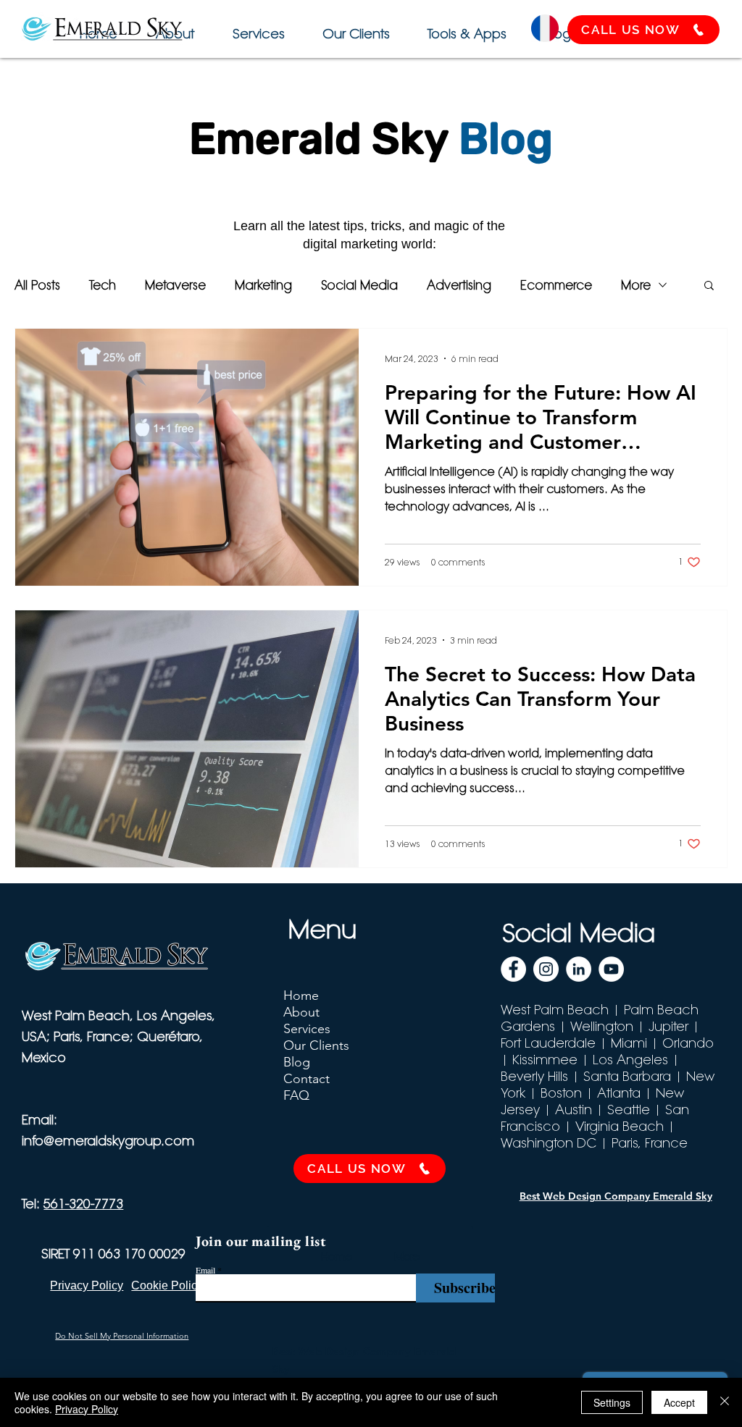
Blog (296, 1062)
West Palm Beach (555, 1009)
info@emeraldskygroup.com (108, 1140)
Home (301, 995)
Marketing (263, 284)
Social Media (359, 284)
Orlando (688, 1043)
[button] (465, 27)
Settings (611, 1402)
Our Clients (316, 1045)
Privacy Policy (86, 1409)
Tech (102, 284)
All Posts (37, 284)
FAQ (296, 1095)
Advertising (459, 284)
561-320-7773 (83, 1203)
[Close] (724, 1402)
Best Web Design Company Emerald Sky (616, 1196)
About (301, 1012)
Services (306, 1029)
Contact (306, 1079)
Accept (679, 1402)
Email (205, 1270)
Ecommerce (556, 284)
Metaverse (175, 284)
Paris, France (650, 1143)
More (636, 284)
